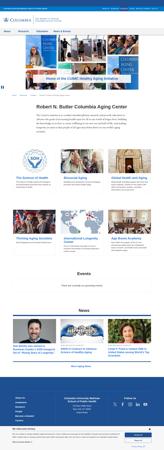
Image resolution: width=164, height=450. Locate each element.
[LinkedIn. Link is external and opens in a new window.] (138, 404)
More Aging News (81, 366)
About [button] (7, 31)
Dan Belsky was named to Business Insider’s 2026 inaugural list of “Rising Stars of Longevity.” (34, 349)
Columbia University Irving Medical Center (82, 3)
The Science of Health (34, 171)
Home (14, 95)
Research (124, 9)
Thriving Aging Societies (34, 233)
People (132, 9)
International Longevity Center (82, 233)
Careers (19, 420)
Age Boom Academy (129, 233)
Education (42, 31)
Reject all (138, 440)
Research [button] (23, 31)
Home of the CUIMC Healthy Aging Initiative (82, 78)
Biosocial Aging (82, 171)
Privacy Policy (137, 446)
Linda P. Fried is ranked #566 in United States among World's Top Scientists (128, 352)
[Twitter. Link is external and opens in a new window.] (115, 404)
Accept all (138, 435)
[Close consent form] (150, 429)
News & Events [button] (62, 31)
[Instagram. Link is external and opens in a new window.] (130, 404)
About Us (105, 9)
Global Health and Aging (129, 171)
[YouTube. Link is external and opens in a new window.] (145, 404)
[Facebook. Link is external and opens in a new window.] (123, 404)
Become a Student (143, 9)
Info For (155, 9)
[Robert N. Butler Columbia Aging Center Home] (33, 19)
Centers (33, 95)
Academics (115, 9)
